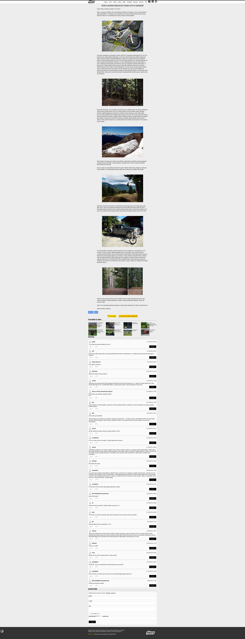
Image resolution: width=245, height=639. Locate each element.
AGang (91, 312)
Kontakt (141, 2)
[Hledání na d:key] (146, 2)
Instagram (119, 631)
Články (105, 2)
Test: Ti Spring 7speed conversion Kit (117, 323)
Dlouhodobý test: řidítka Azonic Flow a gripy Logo (118, 330)
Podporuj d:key (91, 631)
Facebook (108, 631)
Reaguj (152, 346)
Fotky (110, 2)
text (90, 606)
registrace (113, 593)
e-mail (90, 601)
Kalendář (129, 2)
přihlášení (108, 593)
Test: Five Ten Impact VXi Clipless (152, 330)
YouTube (114, 631)
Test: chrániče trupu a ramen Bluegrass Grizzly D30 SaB (100, 331)
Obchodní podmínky (101, 631)
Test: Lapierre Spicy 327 (134, 330)
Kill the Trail (91, 634)
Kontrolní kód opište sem (98, 616)
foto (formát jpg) (95, 613)
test (96, 312)
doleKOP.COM (91, 630)
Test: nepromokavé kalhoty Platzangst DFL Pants (153, 324)
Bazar (119, 2)
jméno (90, 596)
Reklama (135, 2)
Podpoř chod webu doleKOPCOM (129, 316)
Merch (115, 2)
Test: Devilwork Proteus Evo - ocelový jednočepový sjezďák (100, 324)
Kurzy (124, 2)
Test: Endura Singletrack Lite (135, 323)
